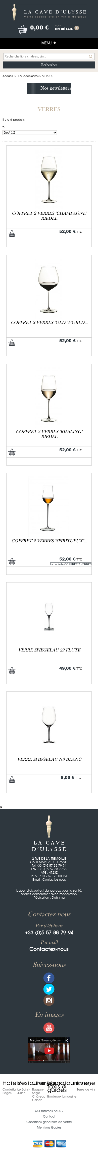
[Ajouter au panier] (12, 233)
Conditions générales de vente (49, 1122)
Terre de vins (86, 1089)
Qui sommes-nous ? (49, 1111)
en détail (64, 27)
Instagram (49, 1000)
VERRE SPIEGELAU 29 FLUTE (49, 650)
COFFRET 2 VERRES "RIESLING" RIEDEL (49, 434)
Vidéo (49, 1050)
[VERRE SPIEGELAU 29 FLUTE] (49, 586)
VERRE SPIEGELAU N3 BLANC (49, 759)
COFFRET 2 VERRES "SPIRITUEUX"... (49, 541)
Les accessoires (28, 76)
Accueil (8, 76)
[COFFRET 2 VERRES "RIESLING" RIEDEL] (49, 368)
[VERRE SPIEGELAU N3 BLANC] (49, 696)
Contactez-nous (54, 879)
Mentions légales (49, 1127)
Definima (58, 897)
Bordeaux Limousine (61, 1096)
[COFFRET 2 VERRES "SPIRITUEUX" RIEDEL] (49, 477)
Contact (49, 1116)
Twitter (49, 989)
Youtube (49, 1028)
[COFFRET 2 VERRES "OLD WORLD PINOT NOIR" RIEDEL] (49, 259)
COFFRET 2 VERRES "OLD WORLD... (49, 322)
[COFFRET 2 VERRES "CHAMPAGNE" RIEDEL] (49, 150)
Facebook (49, 978)
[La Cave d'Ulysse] (49, 12)
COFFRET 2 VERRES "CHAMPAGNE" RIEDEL (49, 216)
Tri (4, 127)
